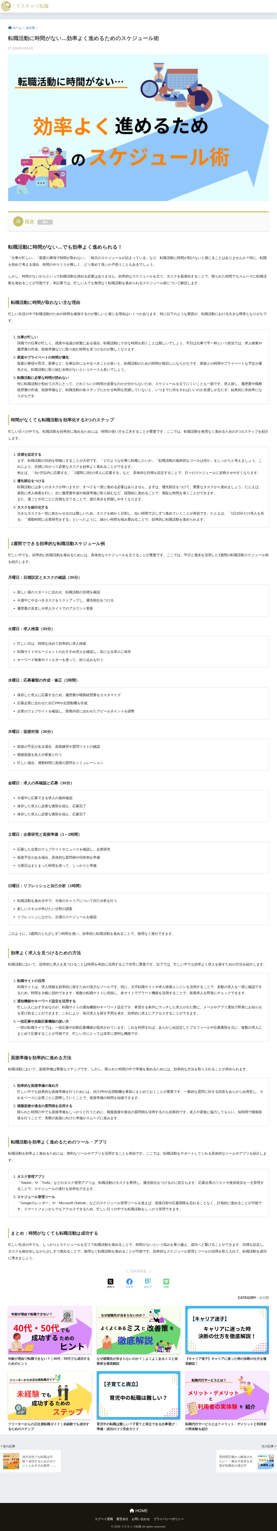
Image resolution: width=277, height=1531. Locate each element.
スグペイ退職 (104, 1519)
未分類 (264, 1297)
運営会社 (122, 1519)
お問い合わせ (141, 1519)
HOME (141, 1510)
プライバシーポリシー (169, 1519)
